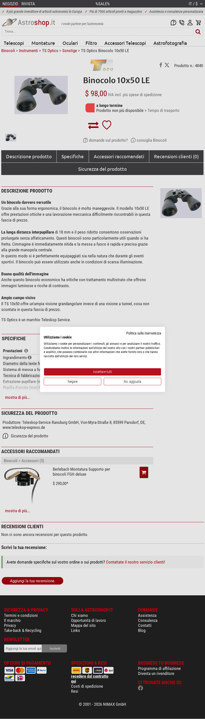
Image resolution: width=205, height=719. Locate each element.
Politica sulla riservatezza (143, 333)
